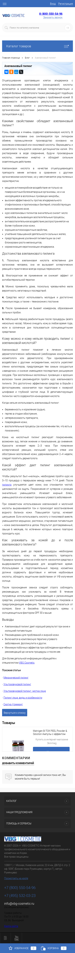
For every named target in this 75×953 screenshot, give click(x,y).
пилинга (7, 484)
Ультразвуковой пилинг (17, 684)
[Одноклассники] (11, 72)
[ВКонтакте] (6, 72)
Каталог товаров (18, 46)
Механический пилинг (15, 677)
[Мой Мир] (16, 72)
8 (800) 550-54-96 (50, 14)
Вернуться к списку (15, 712)
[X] (21, 72)
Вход (53, 3)
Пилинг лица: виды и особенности (22, 697)
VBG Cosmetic (27, 662)
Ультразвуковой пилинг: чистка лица (24, 691)
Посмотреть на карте (16, 878)
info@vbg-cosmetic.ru (19, 903)
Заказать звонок (52, 17)
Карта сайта (11, 926)
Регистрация (65, 3)
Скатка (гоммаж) (13, 704)
